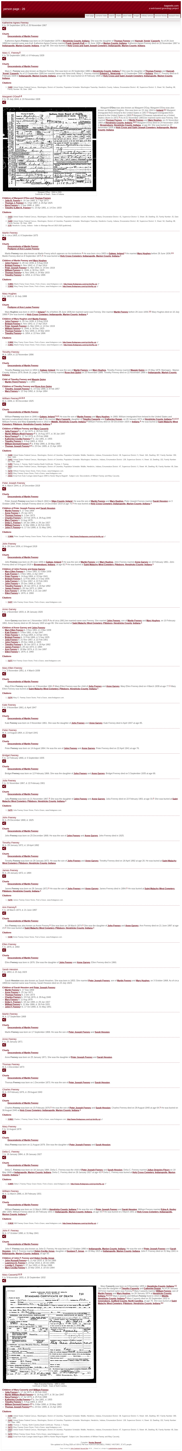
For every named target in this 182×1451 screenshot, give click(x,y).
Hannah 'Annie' (147, 41)
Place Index (127, 16)
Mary (155, 120)
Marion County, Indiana (115, 43)
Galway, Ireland (116, 253)
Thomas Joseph (17, 446)
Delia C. (13, 523)
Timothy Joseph (17, 389)
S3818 (10, 1223)
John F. (12, 527)
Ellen (11, 593)
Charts (118, 16)
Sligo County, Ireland (61, 501)
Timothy (13, 275)
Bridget (12, 265)
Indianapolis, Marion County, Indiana (20, 46)
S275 (10, 810)
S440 (10, 455)
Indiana (149, 73)
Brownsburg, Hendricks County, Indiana (120, 125)
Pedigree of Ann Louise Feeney (23, 249)
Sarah (160, 501)
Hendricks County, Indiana (76, 41)
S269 (10, 87)
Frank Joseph (75, 43)
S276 (10, 900)
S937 (10, 467)
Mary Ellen (14, 571)
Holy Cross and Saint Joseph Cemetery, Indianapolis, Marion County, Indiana (106, 46)
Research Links (174, 16)
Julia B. (12, 200)
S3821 (10, 1119)
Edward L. (110, 73)
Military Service (147, 16)
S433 (10, 217)
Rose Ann (73, 372)
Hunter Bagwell (95, 1443)
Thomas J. (14, 203)
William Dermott (17, 444)
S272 (10, 471)
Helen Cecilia (44, 1251)
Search (111, 16)
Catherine (113, 419)
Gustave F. (75, 1251)
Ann (11, 591)
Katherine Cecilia (17, 439)
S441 (10, 460)
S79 (9, 226)
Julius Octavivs (158, 1170)
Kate (11, 574)
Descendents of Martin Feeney (23, 36)
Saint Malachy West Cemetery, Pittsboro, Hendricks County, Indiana (118, 564)
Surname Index (101, 16)
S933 (10, 476)
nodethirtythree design (115, 1448)
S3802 (10, 286)
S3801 (10, 284)
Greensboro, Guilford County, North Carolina (120, 1301)
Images (136, 16)
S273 (10, 473)
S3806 (10, 536)
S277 (10, 661)
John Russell (15, 1260)
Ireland (159, 110)
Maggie (138, 370)
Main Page (90, 16)
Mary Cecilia (15, 1268)
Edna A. (168, 1209)
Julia (11, 431)
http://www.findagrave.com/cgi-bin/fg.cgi (80, 284)
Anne (11, 513)
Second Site (84, 1448)
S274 (10, 698)
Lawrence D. (15, 1263)
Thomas (122, 41)
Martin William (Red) (19, 434)
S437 (10, 602)
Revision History (161, 16)
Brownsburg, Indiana (44, 564)
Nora (11, 205)
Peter (11, 576)
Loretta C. (14, 1265)
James (12, 588)
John (11, 263)
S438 (10, 937)
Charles (13, 518)
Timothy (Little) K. (18, 208)
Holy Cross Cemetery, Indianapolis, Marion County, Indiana (90, 256)
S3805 (10, 1184)
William (12, 270)
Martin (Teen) (15, 382)
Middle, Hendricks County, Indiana (68, 422)
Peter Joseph (15, 268)
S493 (10, 464)
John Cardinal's (75, 1448)
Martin (136, 120)
